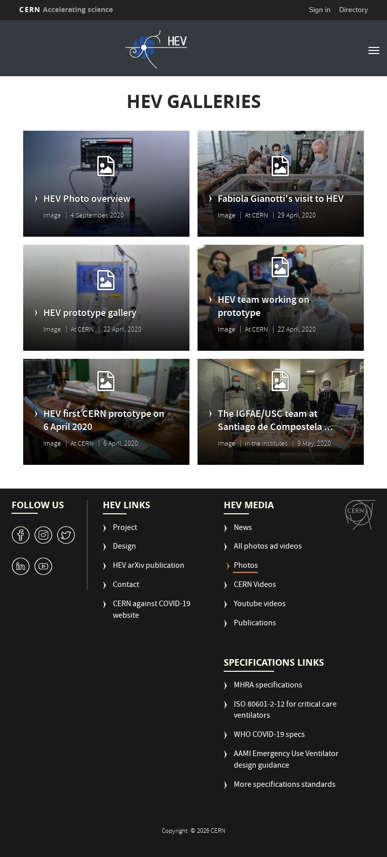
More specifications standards (285, 785)
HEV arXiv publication (148, 566)
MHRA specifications (268, 686)
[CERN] (360, 515)
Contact (126, 586)
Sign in (320, 10)
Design (124, 547)
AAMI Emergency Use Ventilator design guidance (286, 760)
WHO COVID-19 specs (269, 735)
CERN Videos (255, 586)
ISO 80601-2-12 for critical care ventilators (285, 711)
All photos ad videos (268, 547)
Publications (255, 624)
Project (125, 528)
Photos (246, 566)
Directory (353, 10)
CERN (66, 9)
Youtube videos (260, 605)
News (243, 528)
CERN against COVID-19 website (151, 610)
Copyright (175, 831)
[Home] (156, 49)
